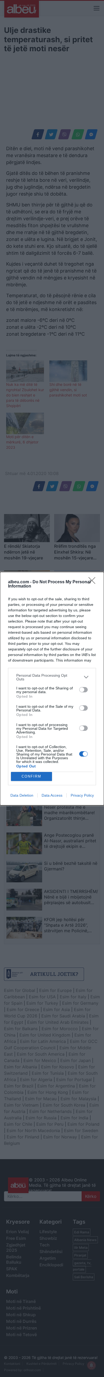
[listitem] (52, 677)
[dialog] (52, 688)
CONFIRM (31, 776)
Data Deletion (21, 795)
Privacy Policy (82, 795)
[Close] (94, 582)
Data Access (52, 795)
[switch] (83, 689)
